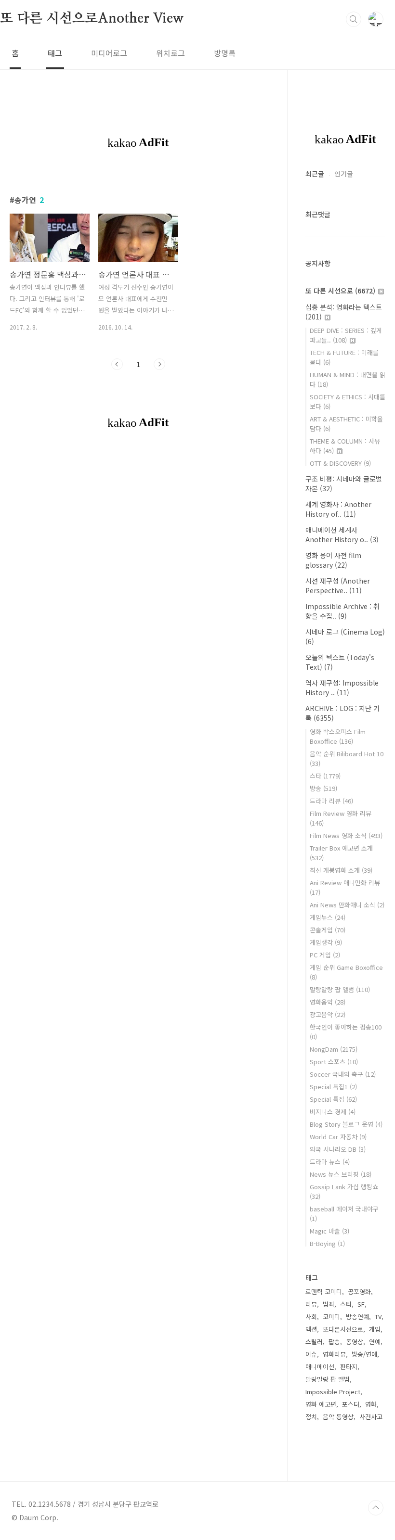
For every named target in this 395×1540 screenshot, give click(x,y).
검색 (353, 19)
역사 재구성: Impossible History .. (342, 687)
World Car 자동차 (338, 1136)
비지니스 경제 (333, 1111)
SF (361, 1304)
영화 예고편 (320, 1404)
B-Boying (327, 1243)
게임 (375, 1329)
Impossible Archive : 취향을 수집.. (342, 611)
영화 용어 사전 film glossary (333, 560)
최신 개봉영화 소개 (341, 870)
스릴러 (314, 1341)
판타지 (348, 1366)
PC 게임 (325, 954)
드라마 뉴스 (330, 1161)
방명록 (225, 53)
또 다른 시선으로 (340, 290)
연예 (375, 1341)
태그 (55, 53)
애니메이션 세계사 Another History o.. (342, 534)
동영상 (354, 1341)
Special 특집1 (333, 1086)
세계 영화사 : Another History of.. (338, 509)
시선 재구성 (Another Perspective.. (337, 585)
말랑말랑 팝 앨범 (340, 989)
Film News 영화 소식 (346, 835)
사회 (311, 1316)
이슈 (311, 1354)
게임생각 (326, 942)
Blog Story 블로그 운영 (346, 1124)
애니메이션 (319, 1366)
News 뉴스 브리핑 (340, 1174)
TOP (375, 1507)
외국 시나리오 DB (338, 1149)
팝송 (334, 1341)
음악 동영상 (338, 1416)
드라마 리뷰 (331, 800)
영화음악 (327, 1001)
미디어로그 (109, 53)
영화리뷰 (334, 1354)
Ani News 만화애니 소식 (347, 904)
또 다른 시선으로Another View (92, 18)
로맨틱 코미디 (323, 1291)
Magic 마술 (329, 1230)
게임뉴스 (327, 917)
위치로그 (170, 53)
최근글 (314, 173)
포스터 (350, 1404)
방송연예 (357, 1316)
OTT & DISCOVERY (340, 463)
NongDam (333, 1049)
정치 (311, 1416)
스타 (325, 775)
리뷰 (311, 1304)
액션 (311, 1329)
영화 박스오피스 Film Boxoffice (338, 736)
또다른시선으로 (343, 1329)
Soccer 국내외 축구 (343, 1074)
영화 (371, 1404)
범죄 (328, 1304)
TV (378, 1316)
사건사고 (370, 1416)
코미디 (331, 1316)
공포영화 (359, 1291)
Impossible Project (332, 1391)
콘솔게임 (327, 929)
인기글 (343, 173)
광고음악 (327, 1014)
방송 (323, 788)
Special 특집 (333, 1099)
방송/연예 (364, 1354)
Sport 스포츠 (334, 1061)
